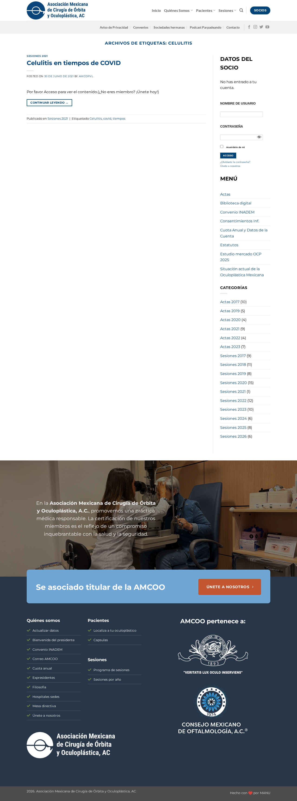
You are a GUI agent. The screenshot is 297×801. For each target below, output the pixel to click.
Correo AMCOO (45, 659)
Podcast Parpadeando (205, 27)
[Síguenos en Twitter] (261, 27)
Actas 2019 (230, 311)
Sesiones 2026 (233, 436)
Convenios (140, 27)
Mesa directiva (44, 706)
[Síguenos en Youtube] (267, 27)
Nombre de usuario (238, 103)
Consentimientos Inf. (239, 221)
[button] (241, 10)
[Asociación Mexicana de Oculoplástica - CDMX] (57, 10)
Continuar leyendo (49, 102)
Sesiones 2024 (233, 418)
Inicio (156, 10)
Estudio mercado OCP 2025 (240, 257)
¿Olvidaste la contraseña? (235, 162)
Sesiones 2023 (233, 409)
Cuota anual (42, 668)
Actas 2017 (229, 302)
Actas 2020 (230, 320)
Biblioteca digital (235, 203)
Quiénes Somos (177, 10)
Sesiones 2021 (37, 56)
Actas (225, 194)
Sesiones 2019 (233, 373)
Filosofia (39, 687)
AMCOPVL (86, 76)
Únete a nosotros (230, 165)
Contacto (233, 27)
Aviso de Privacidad (114, 27)
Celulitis (96, 118)
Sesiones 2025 (233, 427)
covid (107, 118)
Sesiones (226, 10)
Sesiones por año (107, 679)
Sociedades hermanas (169, 27)
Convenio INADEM (237, 212)
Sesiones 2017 (233, 356)
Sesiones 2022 (233, 400)
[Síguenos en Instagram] (255, 27)
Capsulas (101, 640)
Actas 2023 (230, 347)
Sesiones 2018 (233, 364)
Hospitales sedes (45, 697)
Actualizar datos (45, 630)
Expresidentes (43, 678)
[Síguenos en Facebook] (249, 27)
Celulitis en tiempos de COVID (74, 62)
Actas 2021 (229, 329)
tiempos (119, 118)
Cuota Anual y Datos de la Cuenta (244, 233)
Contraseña (231, 126)
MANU (265, 793)
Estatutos (229, 245)
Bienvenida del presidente (53, 640)
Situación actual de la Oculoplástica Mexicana (242, 272)
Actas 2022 (230, 338)
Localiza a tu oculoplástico (115, 630)
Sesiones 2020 (233, 383)
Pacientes (204, 10)
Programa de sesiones (111, 670)
